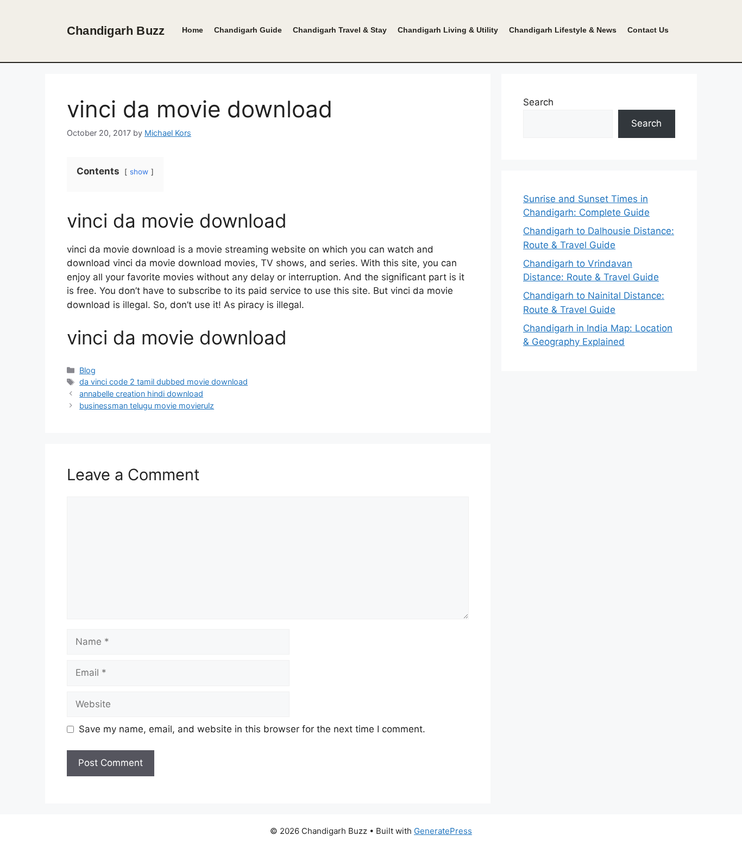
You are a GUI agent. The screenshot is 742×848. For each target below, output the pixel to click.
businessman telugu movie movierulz (146, 405)
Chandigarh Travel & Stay (340, 30)
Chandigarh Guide (248, 30)
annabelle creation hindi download (141, 393)
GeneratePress (443, 831)
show (139, 171)
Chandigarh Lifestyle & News (563, 30)
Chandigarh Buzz (116, 30)
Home (192, 30)
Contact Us (648, 30)
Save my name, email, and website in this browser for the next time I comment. (252, 729)
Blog (87, 370)
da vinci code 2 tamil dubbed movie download (163, 381)
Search (538, 102)
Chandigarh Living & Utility (448, 30)
